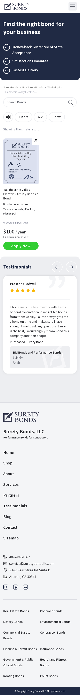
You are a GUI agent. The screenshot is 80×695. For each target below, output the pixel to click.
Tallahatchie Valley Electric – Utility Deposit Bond (20, 194)
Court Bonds (49, 676)
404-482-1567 (19, 557)
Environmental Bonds (55, 622)
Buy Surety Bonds (32, 87)
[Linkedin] (25, 588)
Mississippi (53, 87)
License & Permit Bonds (20, 649)
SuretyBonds (10, 87)
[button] (57, 266)
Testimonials (15, 506)
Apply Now (21, 245)
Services (11, 484)
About (8, 473)
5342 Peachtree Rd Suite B (29, 570)
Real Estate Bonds (16, 611)
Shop (8, 463)
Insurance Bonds (52, 649)
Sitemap (11, 538)
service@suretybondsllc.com (31, 563)
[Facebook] (15, 588)
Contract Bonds (51, 611)
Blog (7, 516)
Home (8, 452)
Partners (11, 495)
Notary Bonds (13, 622)
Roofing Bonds (13, 676)
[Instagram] (5, 588)
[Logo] (17, 6)
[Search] (70, 102)
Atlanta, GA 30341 (22, 576)
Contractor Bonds (52, 632)
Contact (10, 527)
